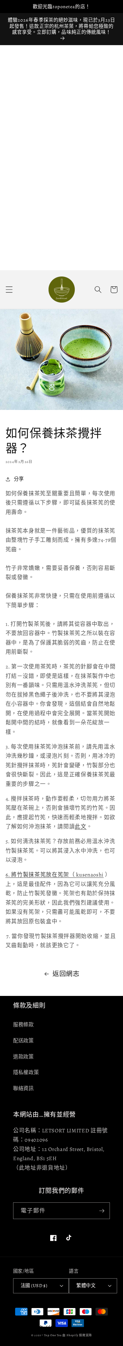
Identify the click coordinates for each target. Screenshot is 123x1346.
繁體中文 (85, 1285)
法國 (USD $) (34, 1285)
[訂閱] (102, 1210)
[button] (9, 289)
